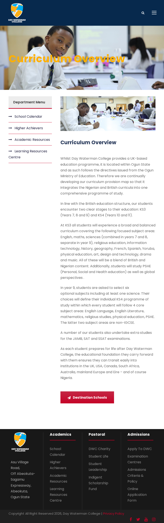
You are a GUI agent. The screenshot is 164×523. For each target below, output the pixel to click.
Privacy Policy (113, 513)
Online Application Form (137, 494)
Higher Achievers (29, 128)
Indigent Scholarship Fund (98, 483)
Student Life (98, 456)
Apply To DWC (139, 448)
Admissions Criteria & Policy (136, 475)
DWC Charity (99, 448)
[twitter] (138, 519)
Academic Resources (32, 139)
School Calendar (28, 116)
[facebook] (131, 519)
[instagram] (153, 519)
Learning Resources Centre (28, 154)
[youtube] (146, 519)
